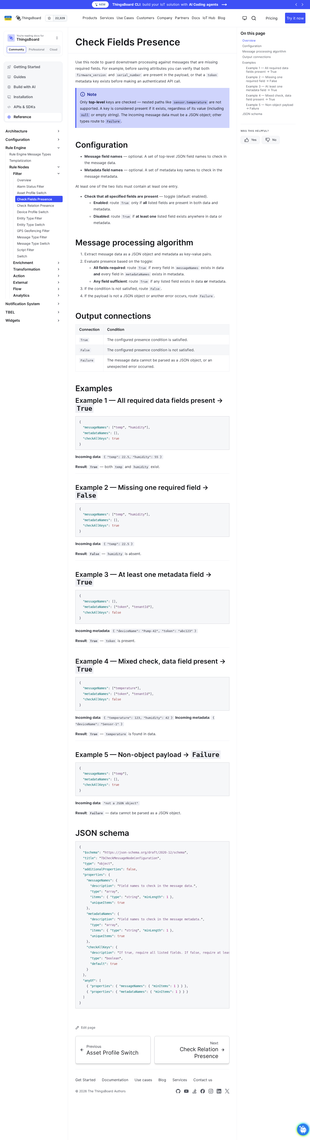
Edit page (88, 1027)
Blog (221, 18)
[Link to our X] (227, 1091)
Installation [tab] (23, 97)
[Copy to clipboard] (223, 421)
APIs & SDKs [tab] (24, 107)
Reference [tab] (22, 116)
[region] (152, 925)
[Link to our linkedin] (219, 1091)
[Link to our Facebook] (202, 1091)
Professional (36, 49)
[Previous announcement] (296, 4)
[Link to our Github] (178, 1091)
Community (16, 49)
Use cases (143, 1080)
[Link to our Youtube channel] (186, 1091)
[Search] (253, 18)
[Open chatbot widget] (303, 1129)
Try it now (295, 18)
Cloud (53, 49)
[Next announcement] (302, 4)
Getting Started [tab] (27, 67)
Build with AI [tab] (24, 87)
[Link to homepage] (28, 18)
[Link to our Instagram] (211, 1091)
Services (179, 1080)
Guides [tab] (20, 77)
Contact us (202, 1080)
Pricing (272, 18)
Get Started (85, 1080)
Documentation (115, 1080)
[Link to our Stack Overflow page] (194, 1091)
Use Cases (125, 18)
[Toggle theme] (244, 18)
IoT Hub (209, 18)
